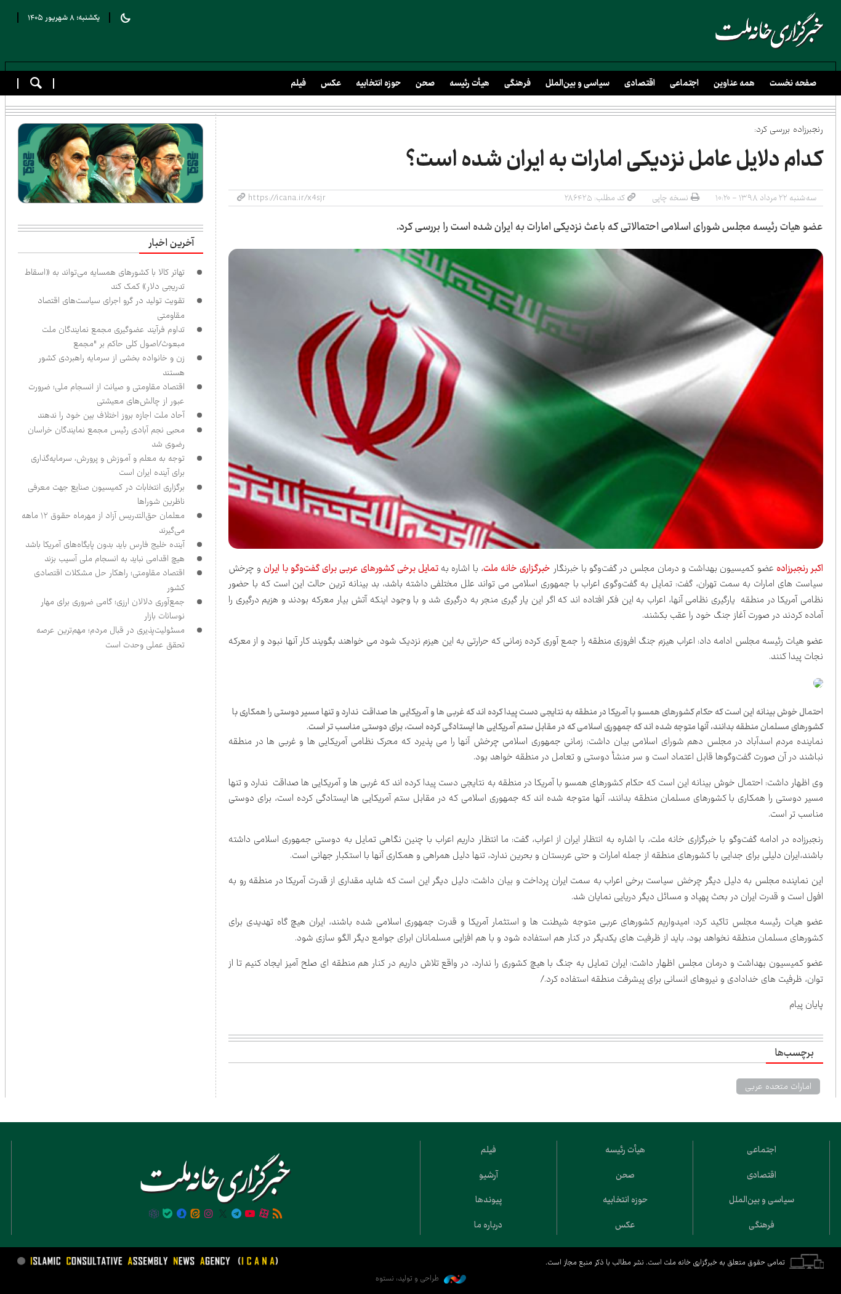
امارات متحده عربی (778, 1086)
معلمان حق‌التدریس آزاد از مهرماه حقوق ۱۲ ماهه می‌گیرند (103, 522)
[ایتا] (195, 1214)
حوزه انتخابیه (378, 83)
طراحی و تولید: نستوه (408, 1278)
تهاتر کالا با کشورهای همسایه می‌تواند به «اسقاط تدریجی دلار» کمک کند (105, 279)
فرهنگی (517, 83)
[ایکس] (223, 1214)
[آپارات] (264, 1214)
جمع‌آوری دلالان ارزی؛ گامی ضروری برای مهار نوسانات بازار (113, 609)
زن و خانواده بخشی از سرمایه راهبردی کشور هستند (111, 365)
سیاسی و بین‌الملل (577, 83)
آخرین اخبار (171, 243)
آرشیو (488, 1175)
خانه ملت (769, 31)
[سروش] (181, 1214)
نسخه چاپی (670, 198)
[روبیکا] (154, 1214)
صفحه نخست (793, 83)
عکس (331, 83)
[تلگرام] (236, 1214)
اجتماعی (684, 83)
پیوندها (488, 1199)
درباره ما (488, 1225)
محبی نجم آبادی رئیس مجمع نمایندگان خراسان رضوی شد (106, 437)
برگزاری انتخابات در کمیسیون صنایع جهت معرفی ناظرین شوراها (106, 494)
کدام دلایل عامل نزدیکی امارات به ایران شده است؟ (614, 159)
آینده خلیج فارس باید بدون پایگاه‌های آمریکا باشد (105, 544)
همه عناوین (734, 83)
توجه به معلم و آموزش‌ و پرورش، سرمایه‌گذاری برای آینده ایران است (108, 465)
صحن (425, 83)
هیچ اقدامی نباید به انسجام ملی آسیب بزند (114, 558)
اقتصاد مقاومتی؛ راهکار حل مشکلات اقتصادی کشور (109, 580)
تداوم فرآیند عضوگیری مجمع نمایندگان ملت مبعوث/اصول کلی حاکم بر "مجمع (113, 336)
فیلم (298, 83)
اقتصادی (639, 83)
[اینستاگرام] (208, 1214)
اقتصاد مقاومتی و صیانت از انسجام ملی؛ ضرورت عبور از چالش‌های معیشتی (106, 394)
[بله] (167, 1214)
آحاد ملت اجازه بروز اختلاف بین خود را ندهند (111, 415)
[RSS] (277, 1214)
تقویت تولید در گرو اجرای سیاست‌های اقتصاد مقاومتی (111, 307)
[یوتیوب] (250, 1214)
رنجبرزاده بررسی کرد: (788, 129)
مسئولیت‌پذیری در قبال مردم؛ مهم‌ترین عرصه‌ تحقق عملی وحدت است (110, 637)
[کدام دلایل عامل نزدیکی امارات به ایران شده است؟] (525, 399)
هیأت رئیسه (469, 83)
